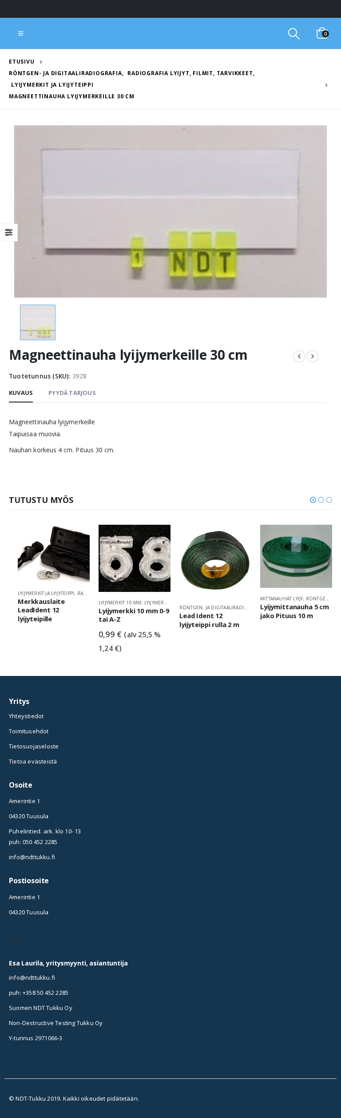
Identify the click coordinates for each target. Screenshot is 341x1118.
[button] (313, 500)
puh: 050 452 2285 (33, 842)
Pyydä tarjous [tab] (72, 393)
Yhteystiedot (26, 716)
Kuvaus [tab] (21, 393)
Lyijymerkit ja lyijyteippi (46, 593)
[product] (54, 554)
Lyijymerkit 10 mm (120, 602)
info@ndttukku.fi (32, 857)
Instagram (15, 939)
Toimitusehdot (29, 731)
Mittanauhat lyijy (281, 598)
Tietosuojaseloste (34, 746)
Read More (75, 539)
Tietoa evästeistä (33, 761)
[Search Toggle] (294, 34)
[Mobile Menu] (20, 33)
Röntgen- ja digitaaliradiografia (221, 607)
